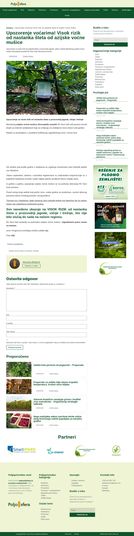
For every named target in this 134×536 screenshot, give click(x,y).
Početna (9, 28)
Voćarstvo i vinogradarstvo (71, 10)
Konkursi (115, 10)
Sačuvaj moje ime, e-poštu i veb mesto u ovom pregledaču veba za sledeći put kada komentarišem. (46, 342)
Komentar (10, 288)
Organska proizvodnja (91, 10)
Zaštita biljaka (126, 10)
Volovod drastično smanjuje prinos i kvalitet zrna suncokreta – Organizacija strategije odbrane (57, 401)
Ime (7, 315)
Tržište (105, 10)
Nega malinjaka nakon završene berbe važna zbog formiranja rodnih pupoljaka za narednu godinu (58, 419)
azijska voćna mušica (17, 251)
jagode (42, 213)
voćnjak (36, 251)
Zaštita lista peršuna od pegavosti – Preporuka (59, 365)
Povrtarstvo (54, 10)
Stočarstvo (42, 10)
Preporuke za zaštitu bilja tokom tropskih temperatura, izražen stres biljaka (56, 383)
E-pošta (9, 323)
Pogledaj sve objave (31, 266)
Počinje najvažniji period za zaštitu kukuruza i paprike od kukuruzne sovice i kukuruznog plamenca (110, 153)
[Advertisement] (46, 150)
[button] (25, 244)
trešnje (67, 213)
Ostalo (67, 15)
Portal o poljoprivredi (10, 10)
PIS (13, 235)
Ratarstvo (31, 10)
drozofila (29, 251)
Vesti (22, 10)
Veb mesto (10, 331)
